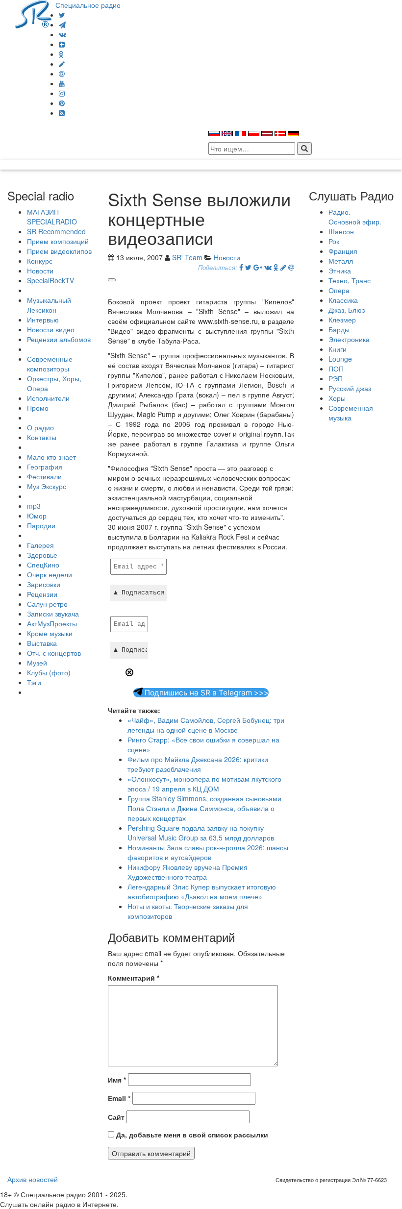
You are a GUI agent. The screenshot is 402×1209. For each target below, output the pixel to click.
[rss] (62, 113)
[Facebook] (241, 267)
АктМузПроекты (52, 623)
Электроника (349, 339)
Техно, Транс (349, 280)
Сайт (116, 1117)
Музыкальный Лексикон (49, 305)
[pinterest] (62, 103)
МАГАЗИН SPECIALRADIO (52, 216)
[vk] (62, 34)
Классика (343, 300)
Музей (37, 662)
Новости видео (51, 329)
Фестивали (44, 476)
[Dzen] (62, 44)
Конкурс (39, 261)
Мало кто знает (51, 457)
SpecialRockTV (50, 280)
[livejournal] (62, 64)
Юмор (37, 515)
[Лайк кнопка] (112, 279)
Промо (38, 408)
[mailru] (62, 73)
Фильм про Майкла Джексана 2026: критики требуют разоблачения (197, 764)
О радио (40, 427)
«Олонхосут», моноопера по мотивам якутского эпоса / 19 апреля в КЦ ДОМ (204, 783)
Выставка (42, 643)
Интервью (43, 319)
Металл (340, 261)
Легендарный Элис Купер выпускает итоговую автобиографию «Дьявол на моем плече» (201, 891)
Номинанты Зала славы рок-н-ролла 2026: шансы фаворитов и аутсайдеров (207, 852)
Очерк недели (49, 574)
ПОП (336, 368)
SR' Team (187, 257)
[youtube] (62, 83)
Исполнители (48, 398)
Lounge (340, 359)
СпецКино (43, 564)
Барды (339, 329)
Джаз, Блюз (346, 310)
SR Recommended (56, 231)
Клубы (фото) (49, 672)
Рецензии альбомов (59, 339)
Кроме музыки (50, 633)
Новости (40, 270)
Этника (339, 270)
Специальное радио (88, 5)
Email (119, 1098)
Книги (337, 349)
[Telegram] (62, 24)
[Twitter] (62, 15)
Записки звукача (53, 613)
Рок (333, 241)
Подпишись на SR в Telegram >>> (206, 692)
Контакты (41, 437)
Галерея (40, 545)
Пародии (41, 525)
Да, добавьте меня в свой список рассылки (191, 1134)
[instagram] (62, 93)
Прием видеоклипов (59, 251)
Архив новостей (32, 1179)
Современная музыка (350, 412)
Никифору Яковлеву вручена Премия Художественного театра (187, 872)
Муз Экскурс (46, 486)
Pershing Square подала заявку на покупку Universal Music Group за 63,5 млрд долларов (200, 832)
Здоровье (42, 555)
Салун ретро (47, 604)
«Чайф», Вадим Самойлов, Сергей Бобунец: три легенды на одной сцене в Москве (205, 725)
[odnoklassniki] (61, 54)
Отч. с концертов (54, 653)
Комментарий (133, 978)
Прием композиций (58, 241)
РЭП (335, 378)
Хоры (337, 398)
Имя (117, 1080)
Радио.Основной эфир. (354, 216)
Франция (342, 251)
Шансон (341, 231)
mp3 (34, 506)
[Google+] (257, 267)
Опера (339, 290)
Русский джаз (349, 388)
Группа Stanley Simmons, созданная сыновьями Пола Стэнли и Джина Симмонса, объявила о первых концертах (204, 808)
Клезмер (342, 319)
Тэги (34, 682)
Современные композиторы (50, 363)
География (44, 466)
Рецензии (42, 594)
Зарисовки (43, 584)
